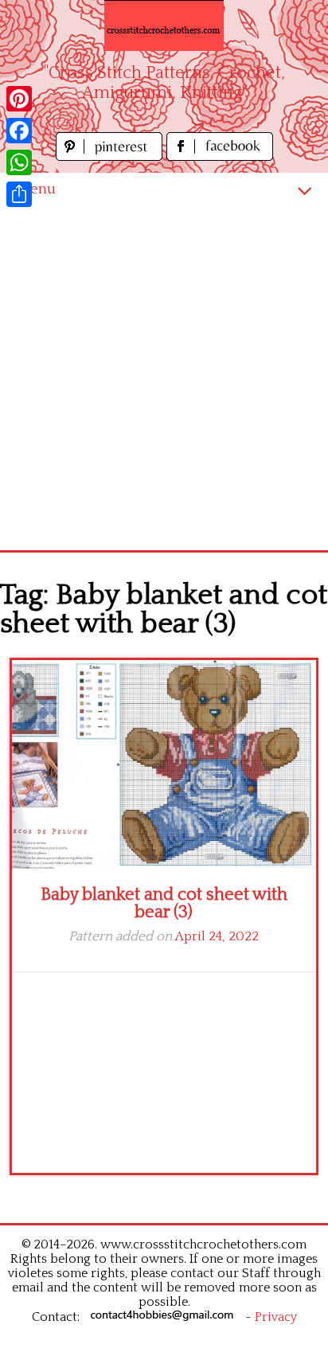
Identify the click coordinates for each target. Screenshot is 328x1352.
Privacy (276, 1317)
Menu (36, 189)
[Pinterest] (19, 99)
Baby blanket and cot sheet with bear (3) (164, 903)
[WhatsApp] (19, 162)
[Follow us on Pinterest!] (111, 156)
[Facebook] (19, 131)
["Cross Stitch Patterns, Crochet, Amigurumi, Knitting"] (164, 25)
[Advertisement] (164, 378)
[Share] (19, 194)
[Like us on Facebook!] (219, 156)
